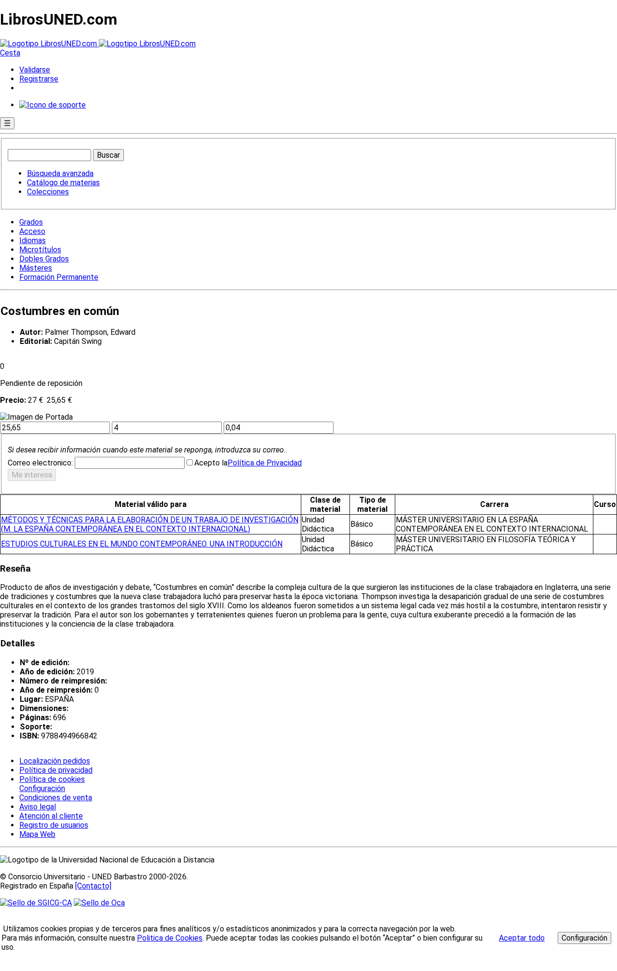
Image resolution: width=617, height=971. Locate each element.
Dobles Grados (44, 258)
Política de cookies (52, 779)
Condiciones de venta (55, 797)
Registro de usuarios (53, 825)
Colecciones (48, 191)
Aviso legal (37, 806)
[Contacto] (93, 885)
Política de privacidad (56, 770)
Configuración (41, 788)
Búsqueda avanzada (60, 173)
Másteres (35, 268)
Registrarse (38, 78)
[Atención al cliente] (52, 104)
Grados (31, 222)
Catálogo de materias (63, 182)
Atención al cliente (51, 816)
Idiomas (32, 240)
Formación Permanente (58, 277)
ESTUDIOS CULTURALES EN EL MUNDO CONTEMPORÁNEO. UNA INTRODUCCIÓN (141, 543)
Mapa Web (37, 834)
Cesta (10, 52)
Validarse (34, 69)
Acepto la (211, 462)
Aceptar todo (522, 938)
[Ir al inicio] (98, 43)
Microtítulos (40, 249)
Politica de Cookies (169, 938)
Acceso (32, 231)
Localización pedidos (54, 761)
